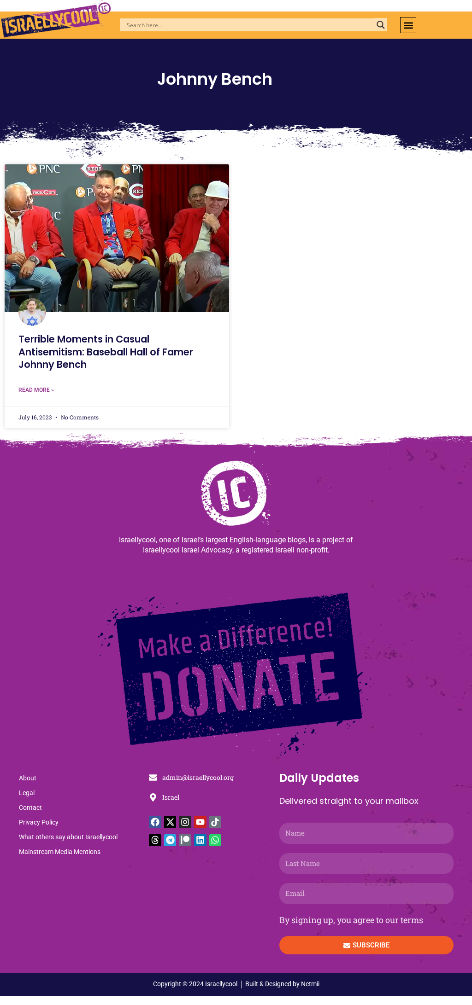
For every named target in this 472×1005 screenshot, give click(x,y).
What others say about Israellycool (68, 837)
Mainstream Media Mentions (59, 851)
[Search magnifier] (380, 24)
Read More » (36, 390)
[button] (408, 25)
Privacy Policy (39, 822)
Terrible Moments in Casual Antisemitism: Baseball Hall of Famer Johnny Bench (105, 351)
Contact (30, 807)
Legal (27, 792)
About (27, 778)
